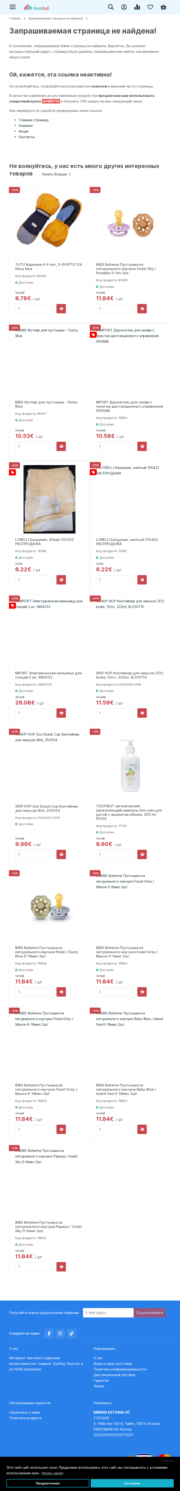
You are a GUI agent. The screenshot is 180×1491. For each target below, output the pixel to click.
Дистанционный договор (116, 1375)
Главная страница (34, 120)
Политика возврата (25, 1418)
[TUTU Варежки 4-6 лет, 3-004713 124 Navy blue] (49, 224)
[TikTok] (71, 1333)
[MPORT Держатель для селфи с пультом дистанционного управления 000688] (130, 361)
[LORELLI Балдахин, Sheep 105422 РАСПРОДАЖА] (49, 499)
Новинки (26, 125)
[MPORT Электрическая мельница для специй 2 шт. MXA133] (49, 632)
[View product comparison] (138, 7)
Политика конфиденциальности (120, 1369)
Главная (15, 18)
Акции (24, 131)
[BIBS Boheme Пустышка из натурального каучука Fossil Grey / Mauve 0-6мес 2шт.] (130, 907)
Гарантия (101, 1380)
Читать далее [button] (52, 1473)
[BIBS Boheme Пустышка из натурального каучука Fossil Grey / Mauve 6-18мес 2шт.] (49, 1044)
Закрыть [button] (168, 1460)
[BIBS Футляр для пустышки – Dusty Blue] (49, 361)
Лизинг (99, 1386)
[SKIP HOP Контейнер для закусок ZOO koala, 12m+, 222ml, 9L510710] (130, 632)
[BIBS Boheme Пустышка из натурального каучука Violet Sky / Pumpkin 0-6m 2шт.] (130, 224)
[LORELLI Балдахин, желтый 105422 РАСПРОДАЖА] (130, 499)
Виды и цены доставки (113, 1363)
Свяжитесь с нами (24, 1412)
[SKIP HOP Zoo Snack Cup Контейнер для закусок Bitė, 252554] (49, 766)
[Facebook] (49, 1333)
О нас (98, 1358)
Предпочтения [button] (48, 1483)
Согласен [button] (132, 1483)
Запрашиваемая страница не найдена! (55, 18)
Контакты (27, 137)
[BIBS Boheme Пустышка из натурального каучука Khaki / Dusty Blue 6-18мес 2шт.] (49, 907)
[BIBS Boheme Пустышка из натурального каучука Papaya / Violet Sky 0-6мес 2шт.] (49, 1182)
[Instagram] (60, 1333)
